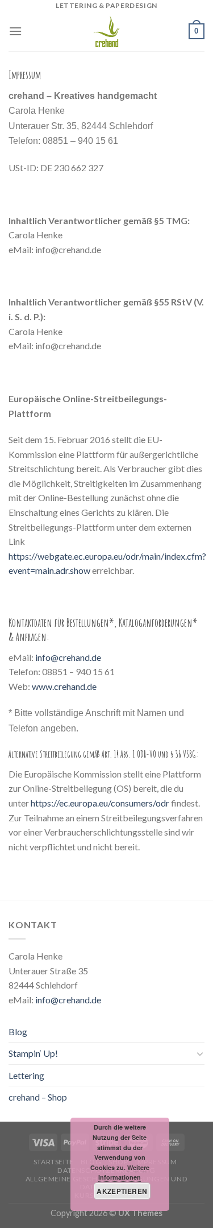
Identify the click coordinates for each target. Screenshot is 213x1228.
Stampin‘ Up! (33, 1053)
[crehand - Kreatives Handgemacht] (106, 31)
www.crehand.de (64, 686)
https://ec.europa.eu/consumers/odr (100, 802)
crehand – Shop (38, 1096)
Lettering (26, 1075)
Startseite (54, 1161)
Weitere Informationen (123, 1172)
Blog (18, 1031)
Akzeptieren (122, 1191)
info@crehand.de (68, 657)
